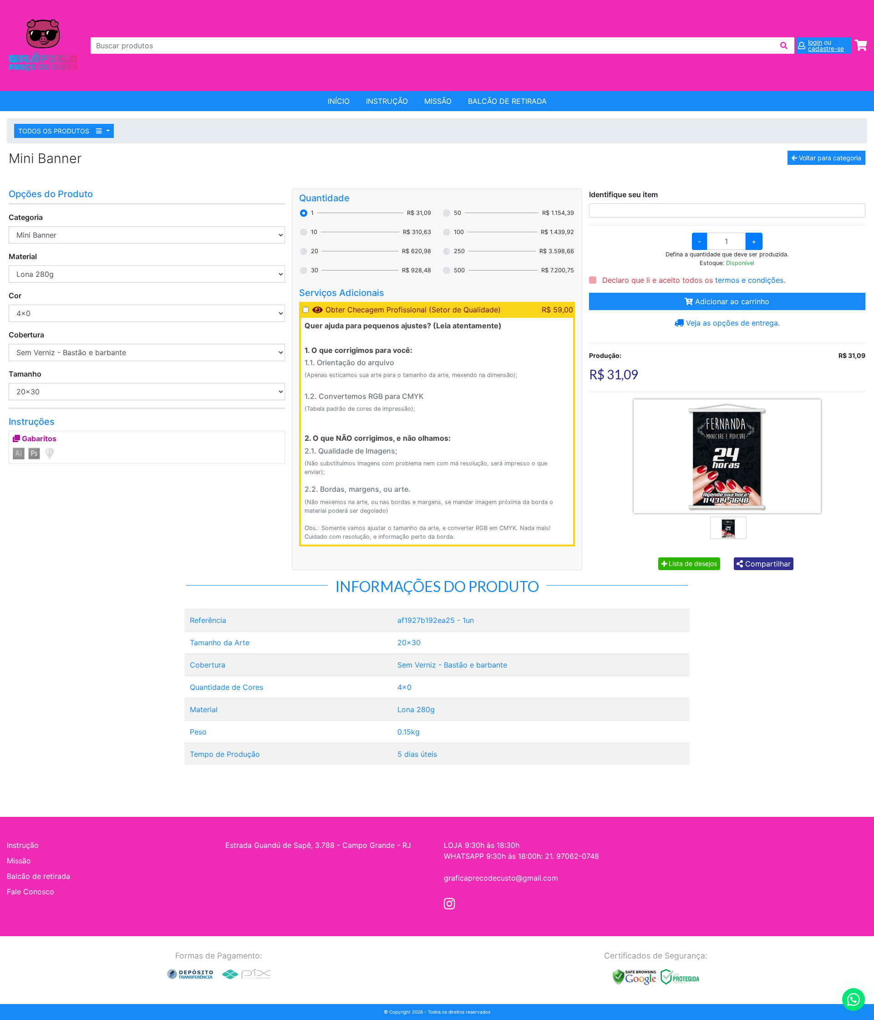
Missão (438, 101)
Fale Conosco (30, 891)
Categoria (26, 217)
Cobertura (26, 334)
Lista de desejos (692, 563)
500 (459, 270)
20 (314, 251)
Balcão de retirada (38, 876)
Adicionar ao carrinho (731, 301)
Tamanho (25, 373)
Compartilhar (767, 563)
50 (457, 212)
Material (23, 256)
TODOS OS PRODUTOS (54, 131)
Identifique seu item (623, 194)
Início (339, 101)
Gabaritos (38, 438)
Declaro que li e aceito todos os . (692, 280)
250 (459, 251)
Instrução (387, 101)
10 (314, 232)
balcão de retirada (507, 101)
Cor (15, 295)
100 (459, 232)
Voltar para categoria (829, 158)
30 (314, 270)
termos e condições (749, 280)
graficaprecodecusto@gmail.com (501, 877)
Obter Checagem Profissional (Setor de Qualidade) (413, 309)
